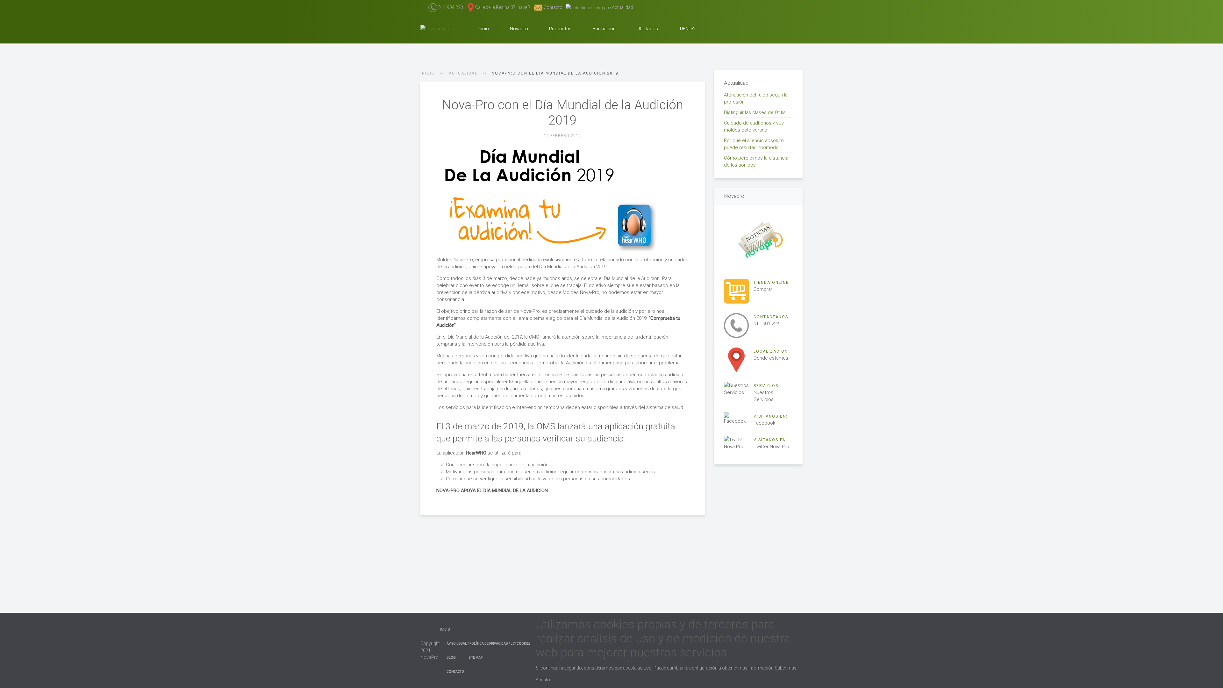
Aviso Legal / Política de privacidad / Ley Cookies (488, 643)
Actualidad (622, 7)
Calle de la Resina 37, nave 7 (503, 7)
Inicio (482, 29)
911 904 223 (450, 7)
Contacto (552, 7)
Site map (476, 657)
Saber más (786, 667)
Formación (603, 29)
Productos (560, 29)
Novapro (518, 29)
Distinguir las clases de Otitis (755, 112)
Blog (451, 657)
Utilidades (646, 29)
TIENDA (686, 29)
